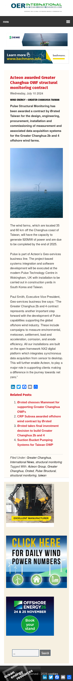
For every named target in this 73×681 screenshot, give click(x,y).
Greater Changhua (39, 457)
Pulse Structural (45, 471)
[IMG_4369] (36, 47)
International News (22, 462)
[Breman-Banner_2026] (30, 526)
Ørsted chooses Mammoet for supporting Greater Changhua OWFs (38, 407)
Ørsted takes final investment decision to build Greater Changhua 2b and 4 (38, 430)
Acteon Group (37, 466)
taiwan (42, 475)
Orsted (29, 471)
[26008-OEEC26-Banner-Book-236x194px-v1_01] (30, 635)
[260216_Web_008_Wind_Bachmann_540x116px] (36, 63)
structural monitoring (49, 462)
